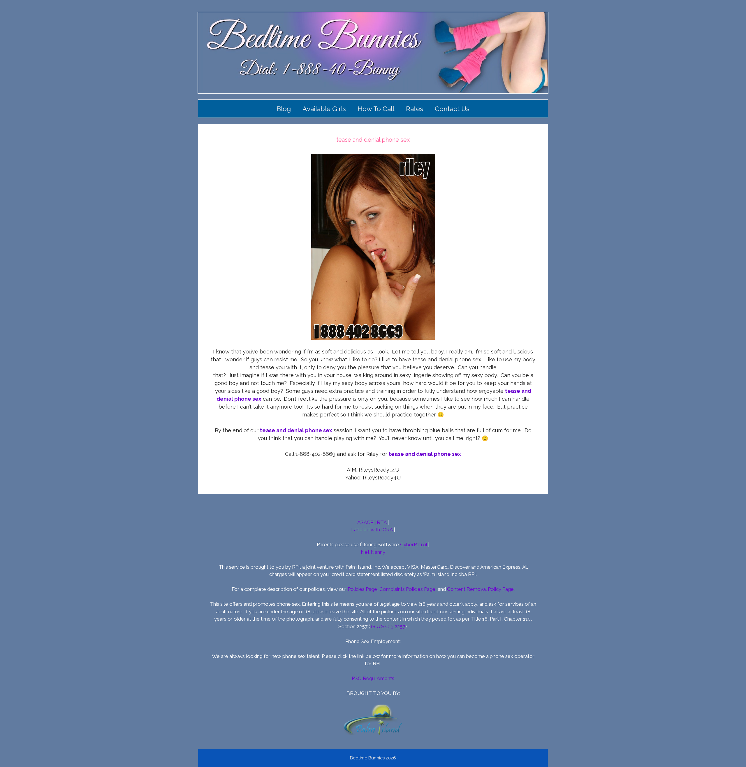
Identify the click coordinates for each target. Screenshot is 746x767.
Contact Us (452, 109)
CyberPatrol (413, 544)
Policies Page (362, 589)
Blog (284, 109)
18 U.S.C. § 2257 (387, 626)
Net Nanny (373, 552)
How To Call (376, 109)
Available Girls (324, 109)
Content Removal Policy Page (480, 589)
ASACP (365, 522)
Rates (414, 109)
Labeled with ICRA (372, 530)
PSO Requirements (373, 678)
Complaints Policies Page (407, 589)
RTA (381, 522)
